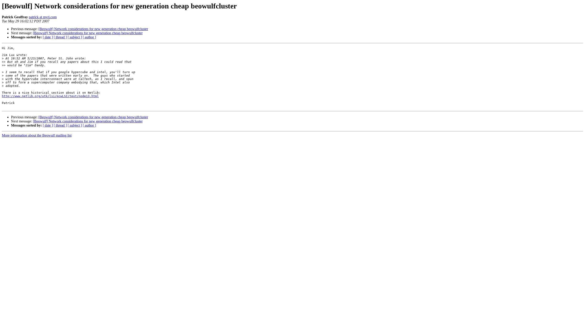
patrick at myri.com (43, 17)
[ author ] (89, 37)
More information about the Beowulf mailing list (37, 135)
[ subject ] (75, 37)
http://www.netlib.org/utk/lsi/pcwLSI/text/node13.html (50, 96)
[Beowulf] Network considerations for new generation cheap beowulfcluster (93, 29)
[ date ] (48, 37)
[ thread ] (60, 37)
